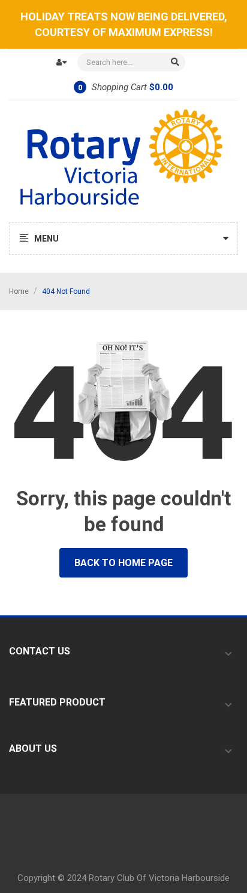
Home (19, 291)
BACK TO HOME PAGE (123, 562)
